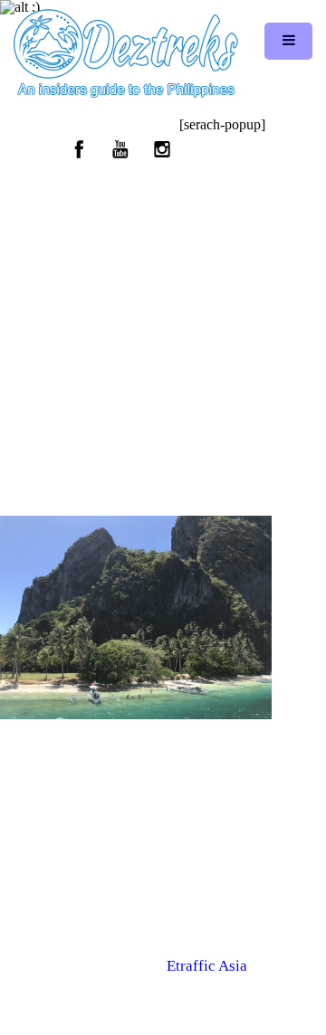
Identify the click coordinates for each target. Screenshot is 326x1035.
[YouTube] (163, 982)
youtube (120, 149)
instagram (161, 149)
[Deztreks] (125, 54)
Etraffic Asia (207, 965)
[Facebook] (139, 982)
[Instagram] (187, 982)
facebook (80, 149)
